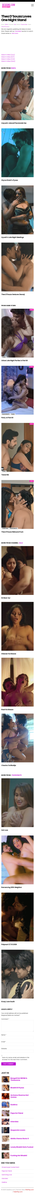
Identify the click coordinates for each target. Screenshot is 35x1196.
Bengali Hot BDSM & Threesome (18, 1079)
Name (3, 1035)
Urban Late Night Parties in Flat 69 (14, 360)
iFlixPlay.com (29, 1190)
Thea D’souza (5, 26)
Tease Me (5, 475)
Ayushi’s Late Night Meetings (12, 237)
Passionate (24, 24)
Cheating (5, 528)
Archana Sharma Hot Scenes (19, 1096)
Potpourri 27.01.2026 (9, 944)
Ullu (15, 24)
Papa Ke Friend (16, 1113)
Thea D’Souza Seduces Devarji (13, 294)
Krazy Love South (8, 1001)
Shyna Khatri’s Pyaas (9, 180)
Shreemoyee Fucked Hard (10, 1167)
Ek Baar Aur (5, 598)
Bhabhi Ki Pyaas (17, 1088)
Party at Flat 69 (7, 418)
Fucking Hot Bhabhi (18, 1155)
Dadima (13, 1105)
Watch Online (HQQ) (8, 61)
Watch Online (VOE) (8, 59)
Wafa (6, 24)
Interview (14, 1121)
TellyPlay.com (18, 1192)
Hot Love (4, 830)
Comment (5, 1019)
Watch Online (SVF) (8, 57)
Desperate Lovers (17, 1130)
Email (3, 1042)
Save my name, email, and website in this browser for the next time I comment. (15, 1059)
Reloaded (18, 31)
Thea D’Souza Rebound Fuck (12, 532)
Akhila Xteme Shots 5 (19, 1138)
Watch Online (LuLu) (8, 55)
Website (4, 1049)
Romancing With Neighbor (11, 887)
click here (15, 33)
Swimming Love (7, 1175)
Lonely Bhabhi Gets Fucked (21, 1147)
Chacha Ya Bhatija (8, 765)
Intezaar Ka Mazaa (8, 654)
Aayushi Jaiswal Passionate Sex (13, 123)
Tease (4, 357)
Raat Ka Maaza (7, 709)
